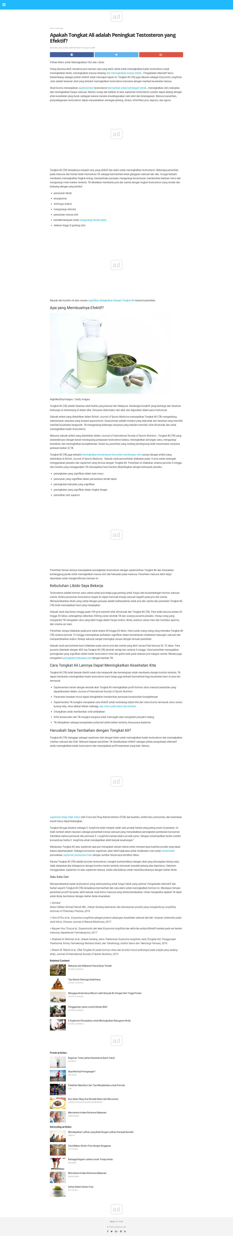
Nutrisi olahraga (56, 28)
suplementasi (86, 87)
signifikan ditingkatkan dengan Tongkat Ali (111, 300)
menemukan (168, 850)
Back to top (116, 1222)
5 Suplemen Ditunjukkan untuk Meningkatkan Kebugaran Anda (99, 1020)
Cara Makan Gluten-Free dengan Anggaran (89, 1146)
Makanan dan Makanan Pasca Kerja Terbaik (90, 966)
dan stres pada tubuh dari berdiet (118, 706)
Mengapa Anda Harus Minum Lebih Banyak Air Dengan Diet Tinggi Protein (105, 993)
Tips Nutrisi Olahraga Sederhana (84, 979)
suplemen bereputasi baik (77, 854)
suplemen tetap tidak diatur (65, 817)
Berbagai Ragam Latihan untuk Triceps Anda (90, 1159)
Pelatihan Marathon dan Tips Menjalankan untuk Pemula (96, 1085)
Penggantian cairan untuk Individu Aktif (87, 1007)
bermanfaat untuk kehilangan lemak (127, 87)
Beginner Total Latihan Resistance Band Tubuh (91, 1058)
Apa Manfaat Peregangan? (81, 1071)
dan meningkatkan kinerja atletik (124, 73)
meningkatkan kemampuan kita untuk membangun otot (111, 454)
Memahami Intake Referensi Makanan (87, 1112)
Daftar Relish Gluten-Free (80, 1187)
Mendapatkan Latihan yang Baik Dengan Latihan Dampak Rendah (100, 1132)
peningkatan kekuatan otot (77, 657)
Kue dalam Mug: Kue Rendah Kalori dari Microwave (93, 1099)
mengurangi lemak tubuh (93, 220)
